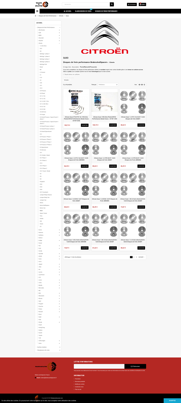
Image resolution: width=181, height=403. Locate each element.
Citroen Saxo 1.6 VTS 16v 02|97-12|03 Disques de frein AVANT (133, 118)
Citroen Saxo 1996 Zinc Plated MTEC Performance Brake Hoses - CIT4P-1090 (104, 118)
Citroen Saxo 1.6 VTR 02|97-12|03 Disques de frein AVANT (104, 159)
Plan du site (78, 389)
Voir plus (67, 80)
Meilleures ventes (79, 384)
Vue (136, 84)
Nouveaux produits (80, 381)
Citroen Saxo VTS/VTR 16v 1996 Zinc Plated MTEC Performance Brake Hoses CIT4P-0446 (76, 118)
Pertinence (102, 84)
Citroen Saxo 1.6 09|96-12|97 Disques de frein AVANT (76, 200)
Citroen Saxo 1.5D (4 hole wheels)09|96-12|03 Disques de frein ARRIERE (76, 240)
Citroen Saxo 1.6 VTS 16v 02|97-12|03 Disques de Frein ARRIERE (76, 159)
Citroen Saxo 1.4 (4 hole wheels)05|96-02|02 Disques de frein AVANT (133, 240)
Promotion (78, 379)
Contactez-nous (79, 386)
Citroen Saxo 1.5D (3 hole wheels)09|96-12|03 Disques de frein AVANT (104, 240)
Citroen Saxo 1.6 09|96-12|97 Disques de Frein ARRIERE (104, 200)
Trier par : (94, 84)
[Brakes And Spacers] (42, 4)
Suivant (142, 257)
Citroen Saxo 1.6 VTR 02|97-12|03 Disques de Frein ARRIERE (132, 159)
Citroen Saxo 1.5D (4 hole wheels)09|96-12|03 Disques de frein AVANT (132, 200)
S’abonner (136, 366)
